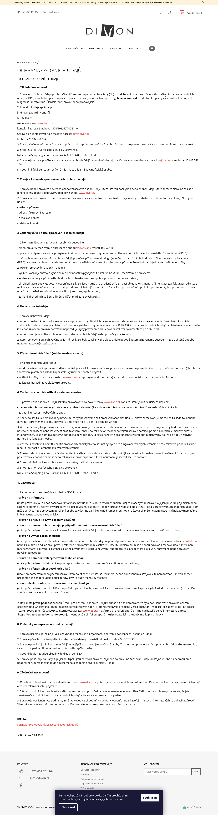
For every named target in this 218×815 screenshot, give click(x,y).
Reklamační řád (88, 774)
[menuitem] (74, 48)
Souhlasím (150, 797)
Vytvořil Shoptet (194, 807)
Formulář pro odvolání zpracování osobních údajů (47, 724)
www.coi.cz (90, 610)
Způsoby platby (88, 788)
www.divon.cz (45, 123)
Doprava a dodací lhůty (92, 783)
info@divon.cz (81, 134)
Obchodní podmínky (90, 769)
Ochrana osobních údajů (92, 778)
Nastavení (68, 807)
